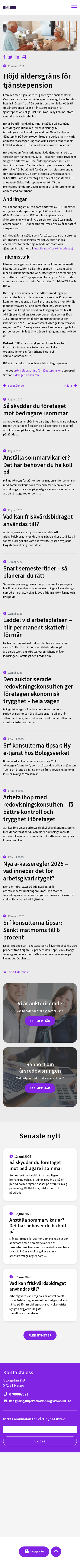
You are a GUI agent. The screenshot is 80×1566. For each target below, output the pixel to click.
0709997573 (18, 1394)
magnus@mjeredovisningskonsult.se (40, 1401)
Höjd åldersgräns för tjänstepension (38, 370)
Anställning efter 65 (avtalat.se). (53, 248)
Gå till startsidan (18, 972)
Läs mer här (40, 1021)
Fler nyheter (40, 1335)
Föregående (15, 385)
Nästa (68, 385)
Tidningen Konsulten (26, 375)
